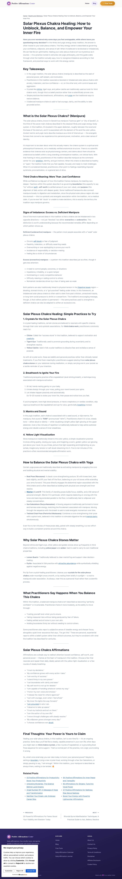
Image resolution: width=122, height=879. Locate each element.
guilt (35, 187)
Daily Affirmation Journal (63, 856)
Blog (94, 3)
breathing (81, 405)
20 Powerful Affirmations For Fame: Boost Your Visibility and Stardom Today (40, 816)
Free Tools (59, 848)
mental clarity (91, 517)
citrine (39, 89)
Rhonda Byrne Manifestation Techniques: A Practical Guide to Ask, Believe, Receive (81, 816)
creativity (30, 339)
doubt (51, 723)
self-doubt (37, 241)
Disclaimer (91, 856)
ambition (39, 161)
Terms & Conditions (94, 852)
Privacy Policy (92, 848)
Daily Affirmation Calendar (64, 852)
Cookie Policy (92, 864)
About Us (90, 840)
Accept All (31, 871)
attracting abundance (67, 563)
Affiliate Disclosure (93, 860)
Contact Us (91, 844)
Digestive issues (84, 287)
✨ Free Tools (107, 3)
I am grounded (33, 704)
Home (87, 3)
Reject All (19, 871)
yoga (70, 95)
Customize (8, 871)
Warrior (30, 492)
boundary (34, 760)
